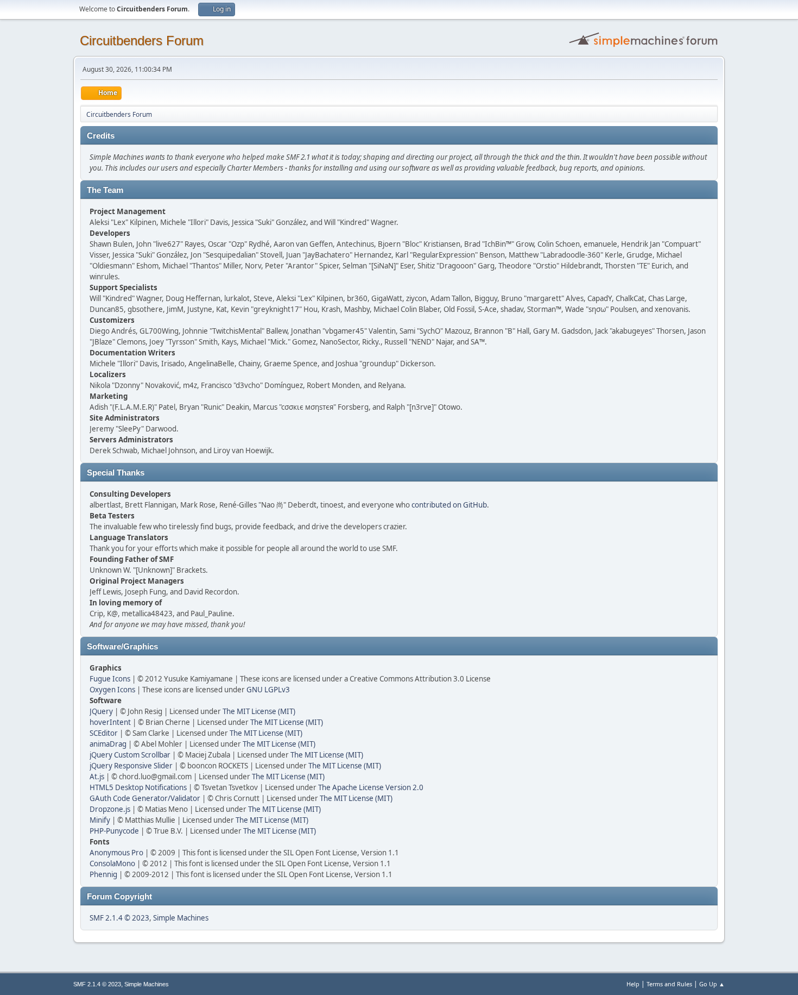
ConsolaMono (112, 863)
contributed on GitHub (449, 505)
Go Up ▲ (712, 984)
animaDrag (108, 744)
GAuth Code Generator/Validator (145, 798)
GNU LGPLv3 (268, 689)
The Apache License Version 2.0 (370, 787)
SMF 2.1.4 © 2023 (119, 918)
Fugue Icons (110, 679)
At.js (97, 776)
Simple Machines (180, 918)
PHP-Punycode (114, 831)
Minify (100, 820)
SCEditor (104, 733)
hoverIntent (110, 722)
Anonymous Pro (116, 853)
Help (632, 984)
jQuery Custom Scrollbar (130, 755)
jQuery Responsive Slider (131, 766)
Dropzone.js (110, 809)
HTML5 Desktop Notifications (138, 787)
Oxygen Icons (112, 689)
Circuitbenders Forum (142, 40)
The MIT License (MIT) (259, 711)
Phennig (103, 874)
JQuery (101, 711)
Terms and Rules (669, 984)
